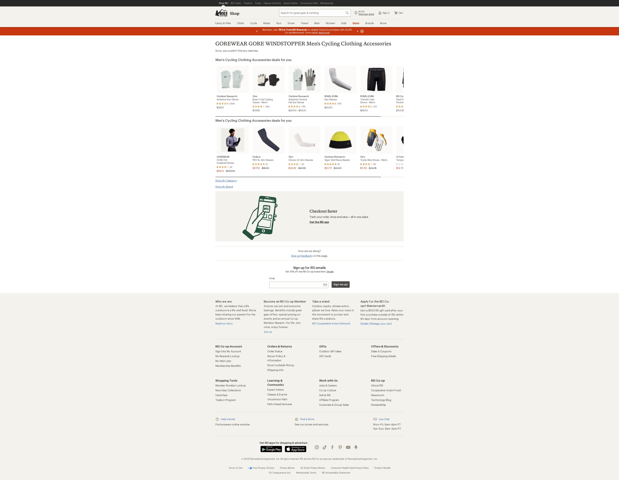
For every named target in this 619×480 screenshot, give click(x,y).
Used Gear (221, 395)
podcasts (356, 447)
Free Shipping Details (383, 356)
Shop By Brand (224, 186)
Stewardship (378, 404)
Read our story (224, 323)
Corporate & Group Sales (334, 404)
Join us (268, 331)
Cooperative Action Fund (386, 390)
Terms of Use (235, 467)
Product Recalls (382, 467)
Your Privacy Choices (263, 467)
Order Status (274, 351)
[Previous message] (257, 31)
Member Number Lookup (230, 385)
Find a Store (307, 419)
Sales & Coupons (381, 351)
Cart (400, 12)
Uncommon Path (277, 399)
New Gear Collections (228, 390)
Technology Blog (381, 399)
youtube (348, 447)
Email (272, 278)
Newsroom (377, 395)
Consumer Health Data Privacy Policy (350, 467)
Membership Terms (306, 472)
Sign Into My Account (228, 351)
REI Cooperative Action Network (331, 323)
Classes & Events (277, 394)
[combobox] (315, 13)
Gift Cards (325, 356)
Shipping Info (275, 369)
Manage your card (380, 323)
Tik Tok (324, 447)
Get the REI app (319, 221)
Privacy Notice (287, 467)
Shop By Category (226, 180)
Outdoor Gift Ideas (330, 351)
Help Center (228, 419)
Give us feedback (301, 255)
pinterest (340, 447)
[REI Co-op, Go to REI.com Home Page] (221, 13)
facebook (332, 447)
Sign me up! (341, 284)
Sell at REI (325, 395)
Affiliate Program (329, 399)
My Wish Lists (223, 360)
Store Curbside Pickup (280, 365)
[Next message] (357, 31)
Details (330, 271)
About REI (377, 385)
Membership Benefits (228, 365)
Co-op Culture (327, 390)
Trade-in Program (225, 399)
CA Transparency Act (280, 472)
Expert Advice (275, 389)
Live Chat (384, 419)
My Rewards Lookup (227, 356)
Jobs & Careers (328, 385)
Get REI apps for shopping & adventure (283, 442)
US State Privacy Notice (312, 467)
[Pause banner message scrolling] (361, 31)
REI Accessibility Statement (336, 472)
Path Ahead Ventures (279, 404)
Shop (234, 13)
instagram (316, 447)
